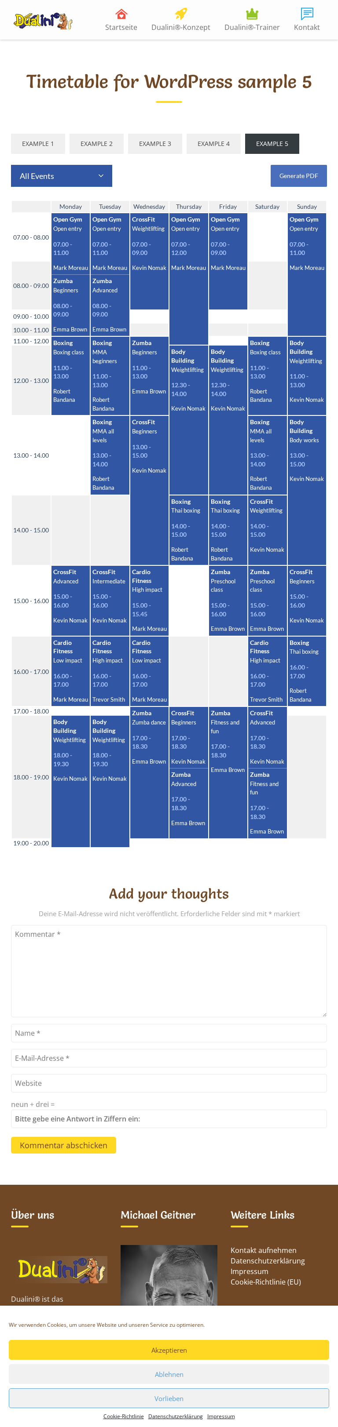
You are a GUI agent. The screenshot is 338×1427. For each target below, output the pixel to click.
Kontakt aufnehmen (264, 1250)
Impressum (221, 1416)
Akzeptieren (169, 1350)
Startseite (121, 27)
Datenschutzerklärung (175, 1416)
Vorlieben (169, 1398)
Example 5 (272, 143)
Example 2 (97, 143)
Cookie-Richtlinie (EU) (266, 1282)
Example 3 (155, 143)
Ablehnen (169, 1374)
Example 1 (38, 143)
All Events (37, 176)
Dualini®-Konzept (180, 27)
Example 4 (214, 143)
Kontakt (307, 27)
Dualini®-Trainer (252, 27)
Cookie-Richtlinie (123, 1416)
